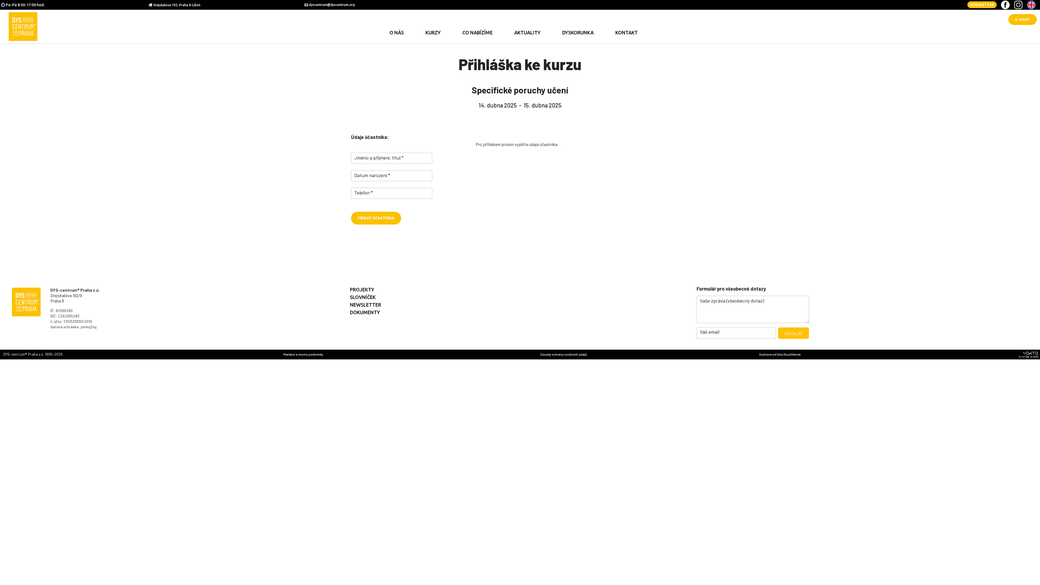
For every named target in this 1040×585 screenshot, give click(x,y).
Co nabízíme (477, 32)
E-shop (1022, 19)
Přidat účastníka (376, 218)
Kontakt (626, 32)
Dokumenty (365, 312)
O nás (396, 32)
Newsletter (982, 4)
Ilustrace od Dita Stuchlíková (780, 354)
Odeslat (793, 333)
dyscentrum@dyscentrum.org (332, 4)
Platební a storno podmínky (303, 354)
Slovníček (363, 297)
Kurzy (433, 32)
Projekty (362, 289)
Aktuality (527, 32)
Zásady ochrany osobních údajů (563, 354)
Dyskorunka (578, 32)
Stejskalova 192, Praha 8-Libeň (176, 5)
